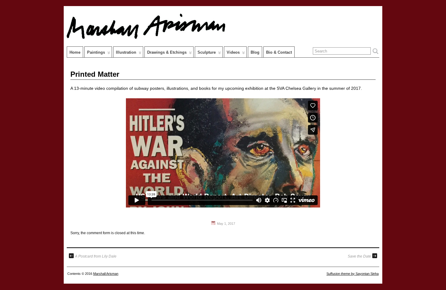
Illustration (126, 52)
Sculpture (207, 52)
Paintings (96, 52)
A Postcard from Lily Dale (96, 256)
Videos (233, 52)
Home (74, 52)
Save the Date (359, 256)
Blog (255, 52)
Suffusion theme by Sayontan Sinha (352, 273)
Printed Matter (94, 74)
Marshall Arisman (105, 273)
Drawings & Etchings (167, 52)
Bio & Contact (279, 52)
